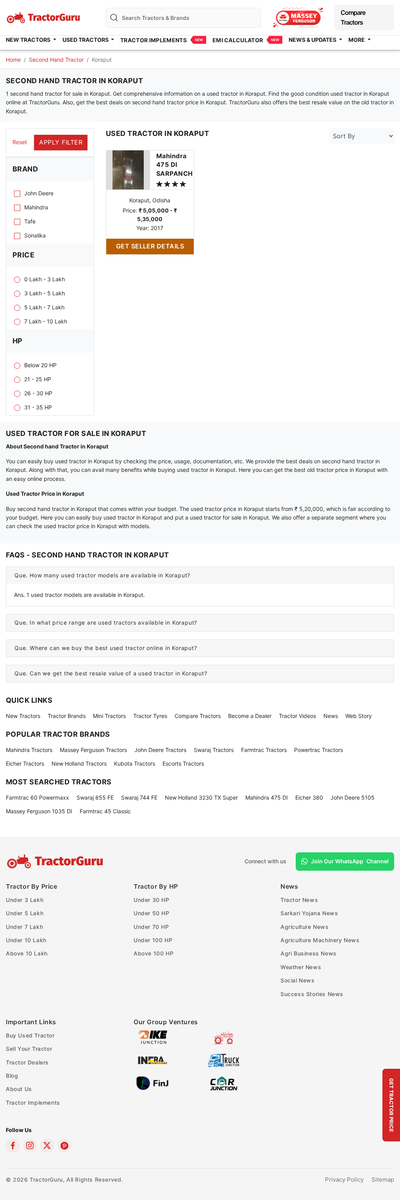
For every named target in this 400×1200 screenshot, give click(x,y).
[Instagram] (30, 1146)
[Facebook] (13, 1146)
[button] (200, 575)
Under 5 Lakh (24, 913)
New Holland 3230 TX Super (201, 797)
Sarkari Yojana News (309, 913)
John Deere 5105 (352, 797)
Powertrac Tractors (318, 749)
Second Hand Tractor (56, 59)
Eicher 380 (309, 797)
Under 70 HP (151, 926)
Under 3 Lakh (24, 899)
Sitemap (382, 1179)
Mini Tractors (109, 715)
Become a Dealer (249, 715)
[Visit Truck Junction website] (224, 1059)
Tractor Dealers (27, 1062)
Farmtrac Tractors (264, 749)
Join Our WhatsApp (350, 861)
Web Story (358, 715)
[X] (47, 1146)
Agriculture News (304, 926)
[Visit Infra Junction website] (152, 1059)
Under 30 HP (152, 899)
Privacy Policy (344, 1179)
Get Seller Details (150, 246)
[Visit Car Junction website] (224, 1082)
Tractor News (299, 899)
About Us (19, 1089)
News (330, 715)
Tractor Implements (153, 40)
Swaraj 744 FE (139, 797)
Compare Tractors (353, 17)
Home (13, 59)
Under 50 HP (152, 913)
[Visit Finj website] (152, 1082)
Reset (19, 142)
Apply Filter (60, 142)
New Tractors (23, 715)
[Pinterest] (64, 1146)
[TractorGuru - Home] (44, 17)
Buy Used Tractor (30, 1035)
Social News (297, 980)
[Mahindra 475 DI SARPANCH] (128, 169)
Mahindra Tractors (29, 749)
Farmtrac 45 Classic (105, 811)
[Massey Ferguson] (298, 17)
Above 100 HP (153, 953)
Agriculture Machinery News (320, 940)
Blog (12, 1075)
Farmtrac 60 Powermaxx (37, 797)
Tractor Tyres (150, 715)
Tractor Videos (297, 715)
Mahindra (174, 164)
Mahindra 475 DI (266, 797)
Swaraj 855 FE (95, 797)
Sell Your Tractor (29, 1048)
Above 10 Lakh (27, 953)
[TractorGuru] (56, 861)
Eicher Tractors (25, 763)
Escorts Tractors (183, 763)
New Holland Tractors (79, 763)
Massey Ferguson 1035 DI (39, 811)
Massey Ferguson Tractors (93, 749)
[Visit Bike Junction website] (152, 1036)
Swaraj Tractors (214, 749)
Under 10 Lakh (26, 940)
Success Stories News (311, 994)
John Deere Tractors (160, 749)
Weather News (300, 967)
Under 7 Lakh (24, 926)
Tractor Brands (67, 715)
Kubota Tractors (134, 763)
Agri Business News (308, 953)
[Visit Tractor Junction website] (224, 1036)
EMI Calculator (237, 40)
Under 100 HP (153, 940)
